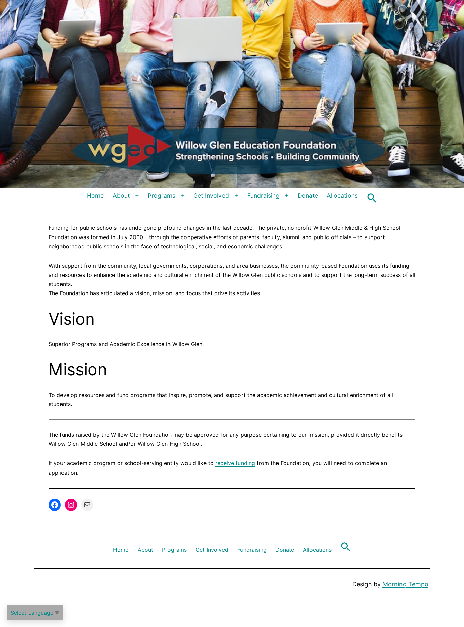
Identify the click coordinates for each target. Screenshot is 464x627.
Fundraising (263, 195)
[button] (371, 198)
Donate (308, 195)
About (121, 195)
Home (95, 195)
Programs (161, 195)
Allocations (342, 195)
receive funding (235, 463)
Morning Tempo (405, 584)
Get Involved (211, 195)
